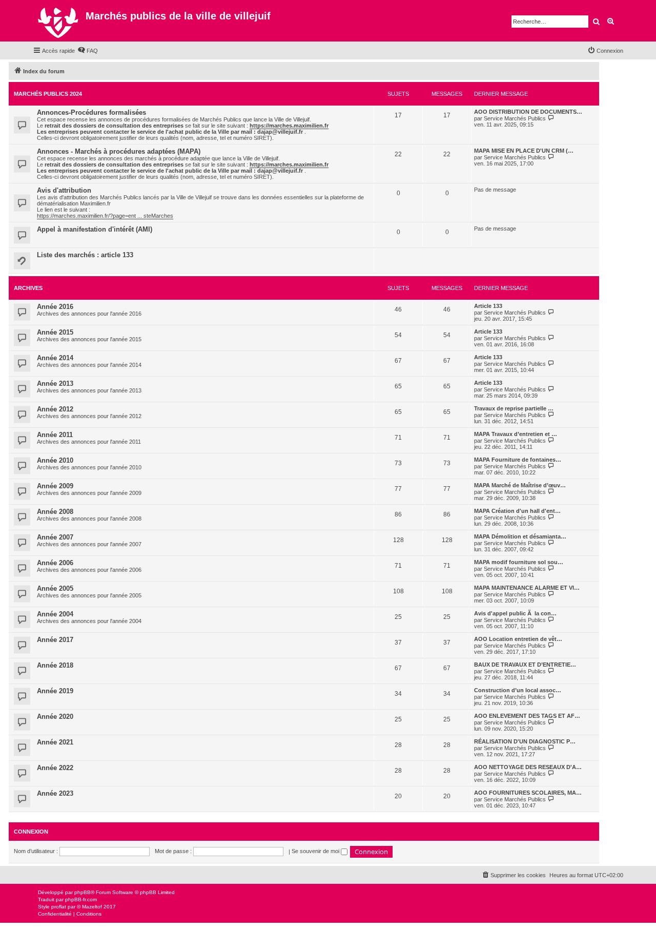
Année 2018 (55, 665)
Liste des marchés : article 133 (85, 255)
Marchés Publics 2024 (48, 94)
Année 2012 (55, 409)
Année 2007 (55, 537)
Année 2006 (55, 563)
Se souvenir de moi (316, 851)
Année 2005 (55, 588)
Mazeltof (92, 906)
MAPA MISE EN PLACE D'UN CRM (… (523, 151)
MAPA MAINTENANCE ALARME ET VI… (527, 588)
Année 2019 (55, 691)
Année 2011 (55, 435)
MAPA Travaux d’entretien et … (515, 434)
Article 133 (488, 306)
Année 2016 (55, 306)
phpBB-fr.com (81, 899)
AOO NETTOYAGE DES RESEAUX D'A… (528, 767)
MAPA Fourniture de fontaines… (517, 460)
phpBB (82, 892)
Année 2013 (55, 383)
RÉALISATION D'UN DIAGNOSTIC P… (525, 741)
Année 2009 (55, 486)
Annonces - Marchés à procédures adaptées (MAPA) (118, 151)
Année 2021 (55, 742)
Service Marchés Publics (515, 118)
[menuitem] (87, 51)
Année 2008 (55, 511)
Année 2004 (55, 614)
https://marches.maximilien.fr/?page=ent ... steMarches (105, 216)
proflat (58, 906)
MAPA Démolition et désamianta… (520, 536)
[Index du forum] (59, 21)
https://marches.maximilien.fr (289, 125)
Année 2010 (55, 460)
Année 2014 (55, 358)
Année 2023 (55, 793)
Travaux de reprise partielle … (514, 408)
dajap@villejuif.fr (280, 132)
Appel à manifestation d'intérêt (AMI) (94, 229)
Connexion (31, 832)
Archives (28, 288)
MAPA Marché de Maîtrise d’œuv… (520, 485)
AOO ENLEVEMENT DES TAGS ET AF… (527, 716)
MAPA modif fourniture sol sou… (518, 562)
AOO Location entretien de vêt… (518, 639)
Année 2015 (55, 332)
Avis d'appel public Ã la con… (515, 613)
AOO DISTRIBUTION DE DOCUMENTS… (528, 112)
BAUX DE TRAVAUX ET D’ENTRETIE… (525, 664)
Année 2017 (55, 640)
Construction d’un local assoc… (517, 690)
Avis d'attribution (64, 190)
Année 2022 (55, 768)
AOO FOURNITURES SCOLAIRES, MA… (528, 793)
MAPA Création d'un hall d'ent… (517, 511)
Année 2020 (55, 716)
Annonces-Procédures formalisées (91, 112)
